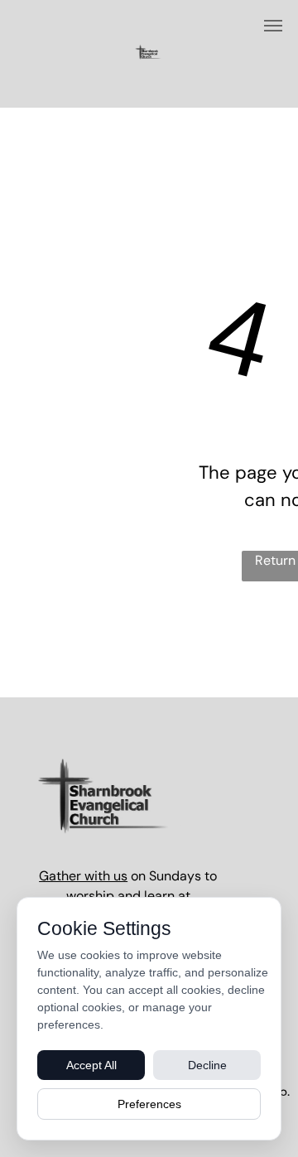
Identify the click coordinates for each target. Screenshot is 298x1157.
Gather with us (83, 876)
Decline (207, 1065)
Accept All (91, 1065)
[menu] (273, 25)
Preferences (149, 1104)
